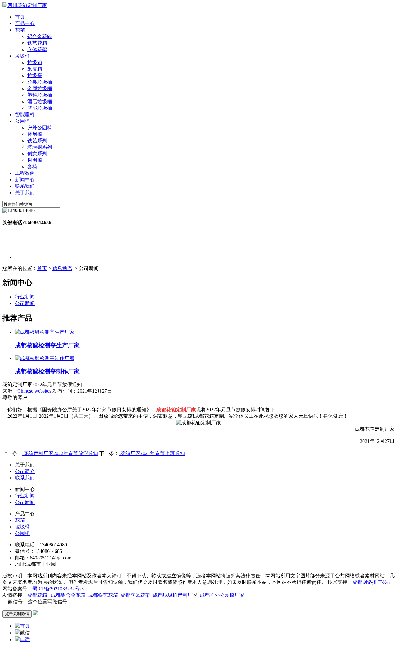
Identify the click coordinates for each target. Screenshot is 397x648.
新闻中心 (25, 179)
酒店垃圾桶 (39, 101)
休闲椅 (34, 134)
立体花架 (37, 49)
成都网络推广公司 (372, 582)
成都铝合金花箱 (68, 595)
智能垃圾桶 (39, 108)
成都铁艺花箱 (103, 595)
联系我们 (25, 186)
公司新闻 (25, 303)
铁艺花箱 (37, 43)
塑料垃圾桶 (39, 95)
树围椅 (34, 160)
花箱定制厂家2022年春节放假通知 (60, 453)
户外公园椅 (39, 127)
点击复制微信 (17, 613)
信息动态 (62, 268)
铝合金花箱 (39, 36)
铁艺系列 (37, 140)
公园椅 (22, 121)
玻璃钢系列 (39, 147)
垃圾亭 (34, 75)
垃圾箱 (34, 62)
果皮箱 (34, 69)
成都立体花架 (135, 595)
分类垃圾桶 (39, 82)
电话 (25, 639)
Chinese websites (34, 391)
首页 (20, 17)
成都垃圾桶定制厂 (172, 595)
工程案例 (25, 173)
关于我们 (25, 192)
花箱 (20, 30)
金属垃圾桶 (39, 88)
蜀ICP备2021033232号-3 (58, 588)
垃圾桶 (22, 56)
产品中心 (25, 23)
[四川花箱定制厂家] (24, 5)
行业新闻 (25, 296)
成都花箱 (37, 595)
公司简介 (25, 471)
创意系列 (37, 153)
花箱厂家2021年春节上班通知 (152, 453)
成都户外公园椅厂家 (222, 595)
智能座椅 (25, 114)
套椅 (32, 166)
